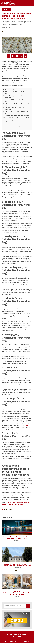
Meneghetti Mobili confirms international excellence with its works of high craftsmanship (17, 593)
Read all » (17, 543)
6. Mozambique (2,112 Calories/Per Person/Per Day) (14, 108)
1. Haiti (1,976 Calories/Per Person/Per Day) (17, 124)
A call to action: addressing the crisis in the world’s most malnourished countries (17, 127)
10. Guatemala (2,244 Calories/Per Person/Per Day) (17, 92)
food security (8, 509)
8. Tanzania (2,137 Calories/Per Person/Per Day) (16, 100)
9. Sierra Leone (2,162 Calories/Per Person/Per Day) (14, 96)
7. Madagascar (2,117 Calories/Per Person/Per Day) (17, 104)
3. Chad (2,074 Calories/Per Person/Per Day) (16, 117)
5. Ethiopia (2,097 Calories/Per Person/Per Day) (16, 112)
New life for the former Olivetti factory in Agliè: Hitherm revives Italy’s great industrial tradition (17, 564)
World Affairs (6, 9)
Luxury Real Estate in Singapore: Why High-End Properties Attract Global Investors (17, 537)
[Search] (28, 606)
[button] (8, 56)
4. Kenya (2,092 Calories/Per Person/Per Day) (16, 115)
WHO (27, 425)
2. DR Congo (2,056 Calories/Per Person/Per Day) (16, 120)
